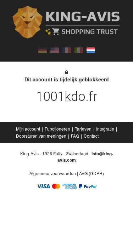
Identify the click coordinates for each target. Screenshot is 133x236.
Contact (91, 136)
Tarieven (83, 129)
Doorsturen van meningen (41, 136)
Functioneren (57, 129)
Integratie (105, 129)
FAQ (75, 136)
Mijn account (28, 129)
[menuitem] (28, 128)
